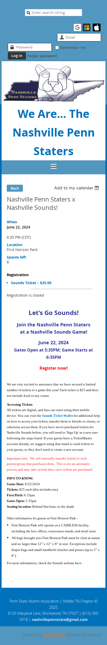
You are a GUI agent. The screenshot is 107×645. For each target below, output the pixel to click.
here (78, 563)
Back (15, 188)
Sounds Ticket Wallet (57, 416)
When (12, 221)
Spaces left (16, 257)
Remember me (73, 47)
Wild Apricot (54, 634)
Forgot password (42, 55)
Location (14, 244)
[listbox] (77, 188)
